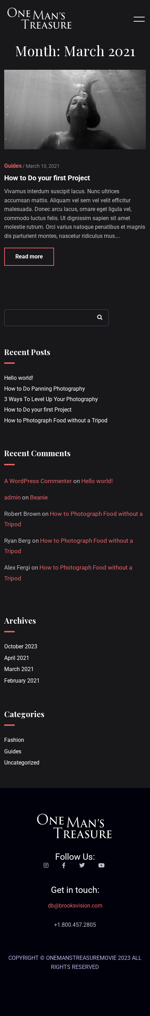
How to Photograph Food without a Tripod (55, 420)
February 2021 (22, 680)
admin (12, 497)
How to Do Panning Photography (44, 388)
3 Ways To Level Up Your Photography (51, 399)
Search (100, 317)
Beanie (39, 497)
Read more (29, 256)
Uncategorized (21, 762)
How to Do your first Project (47, 178)
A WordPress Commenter (38, 480)
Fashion (14, 740)
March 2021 (19, 669)
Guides (12, 751)
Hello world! (18, 378)
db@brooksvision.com (75, 905)
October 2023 (20, 646)
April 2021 (16, 658)
